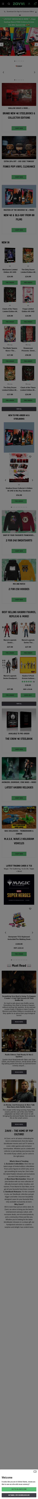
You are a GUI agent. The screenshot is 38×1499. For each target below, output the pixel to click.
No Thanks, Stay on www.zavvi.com (19, 1495)
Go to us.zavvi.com (19, 1489)
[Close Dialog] (35, 1471)
